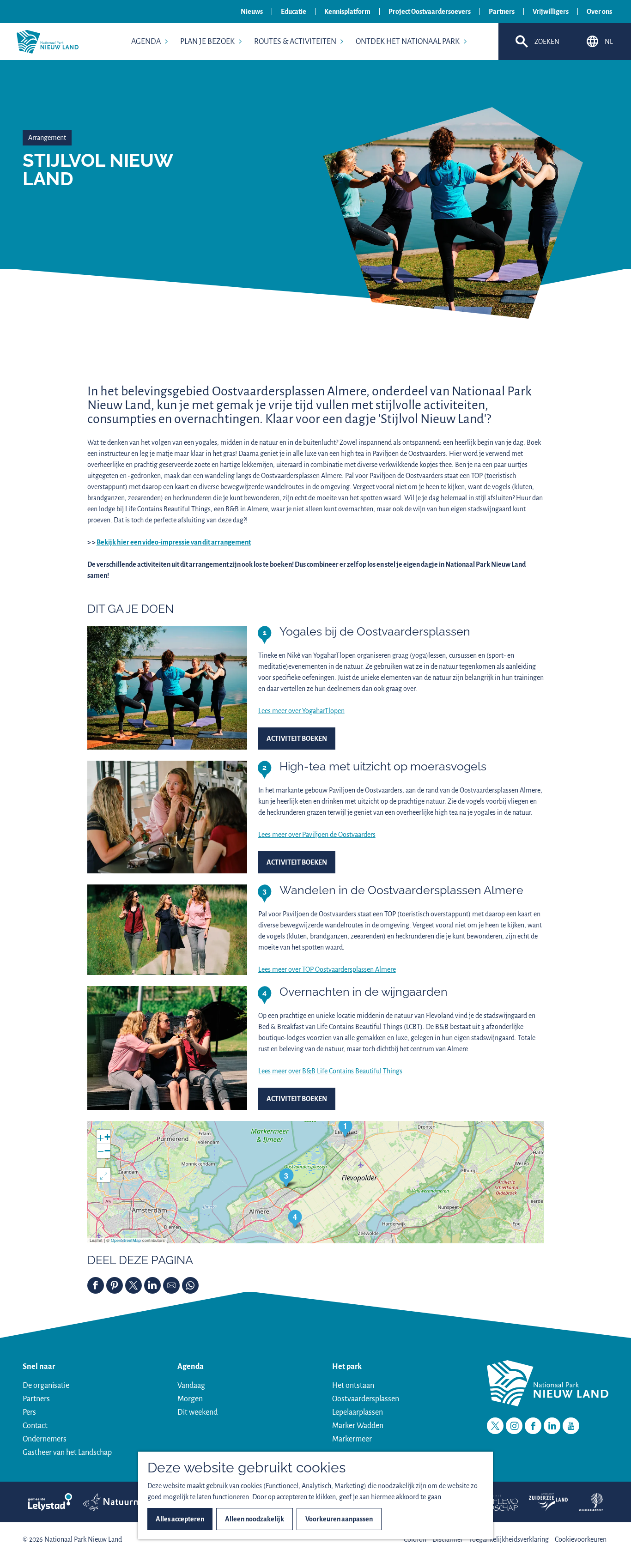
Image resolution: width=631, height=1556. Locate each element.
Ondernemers (45, 1439)
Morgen (190, 1399)
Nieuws (252, 11)
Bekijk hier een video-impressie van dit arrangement (174, 542)
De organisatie (46, 1385)
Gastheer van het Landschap (67, 1452)
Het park (347, 1366)
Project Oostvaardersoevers (429, 11)
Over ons (599, 11)
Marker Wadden (357, 1426)
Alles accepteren (180, 1519)
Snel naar (39, 1366)
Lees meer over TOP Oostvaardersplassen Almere (327, 969)
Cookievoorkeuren (581, 1539)
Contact (35, 1426)
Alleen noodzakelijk (254, 1519)
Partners (502, 11)
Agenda (190, 1366)
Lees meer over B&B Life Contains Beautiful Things (330, 1071)
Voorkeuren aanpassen (339, 1519)
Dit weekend (197, 1412)
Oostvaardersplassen (365, 1399)
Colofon (415, 1539)
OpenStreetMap (126, 1240)
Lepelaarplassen (357, 1412)
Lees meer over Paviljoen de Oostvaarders (317, 834)
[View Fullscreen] (103, 1175)
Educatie (293, 11)
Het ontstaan (353, 1385)
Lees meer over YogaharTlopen (301, 710)
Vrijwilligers (551, 11)
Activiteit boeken (297, 738)
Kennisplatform (347, 11)
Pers (29, 1412)
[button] (345, 1127)
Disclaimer (447, 1539)
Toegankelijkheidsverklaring (509, 1539)
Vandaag (191, 1385)
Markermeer (352, 1439)
